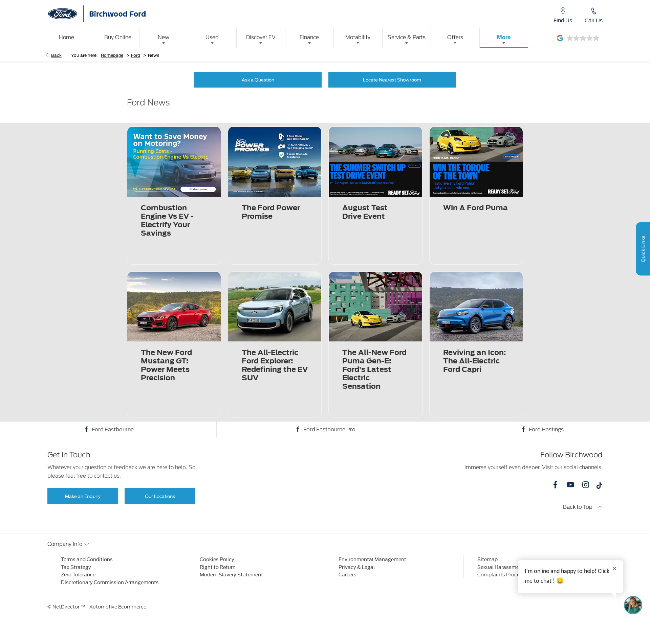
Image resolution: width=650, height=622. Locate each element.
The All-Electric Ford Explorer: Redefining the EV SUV (275, 365)
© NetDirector (64, 606)
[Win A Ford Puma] (476, 162)
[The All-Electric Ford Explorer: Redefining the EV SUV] (275, 307)
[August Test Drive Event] (375, 162)
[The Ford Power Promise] (275, 162)
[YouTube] (570, 485)
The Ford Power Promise (271, 212)
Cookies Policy (217, 559)
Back (56, 55)
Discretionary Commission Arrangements (110, 581)
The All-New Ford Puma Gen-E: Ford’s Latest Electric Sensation (374, 369)
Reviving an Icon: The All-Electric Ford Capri (474, 361)
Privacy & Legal (357, 566)
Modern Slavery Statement (231, 574)
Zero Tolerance (78, 574)
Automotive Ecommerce (117, 606)
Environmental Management (372, 559)
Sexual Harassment (500, 566)
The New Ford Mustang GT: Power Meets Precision (166, 365)
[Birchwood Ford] (115, 14)
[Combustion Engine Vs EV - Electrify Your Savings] (174, 162)
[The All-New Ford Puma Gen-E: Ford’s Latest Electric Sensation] (375, 307)
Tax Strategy (76, 566)
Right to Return (218, 566)
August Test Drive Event (365, 212)
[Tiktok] (599, 487)
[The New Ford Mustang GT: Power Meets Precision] (174, 307)
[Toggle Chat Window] (633, 605)
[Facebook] (555, 485)
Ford (135, 55)
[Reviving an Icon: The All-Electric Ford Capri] (476, 307)
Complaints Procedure (503, 574)
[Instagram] (586, 485)
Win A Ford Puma (475, 208)
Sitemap (487, 559)
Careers (347, 574)
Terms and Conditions (87, 559)
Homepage (112, 55)
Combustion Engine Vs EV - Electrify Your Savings (167, 220)
